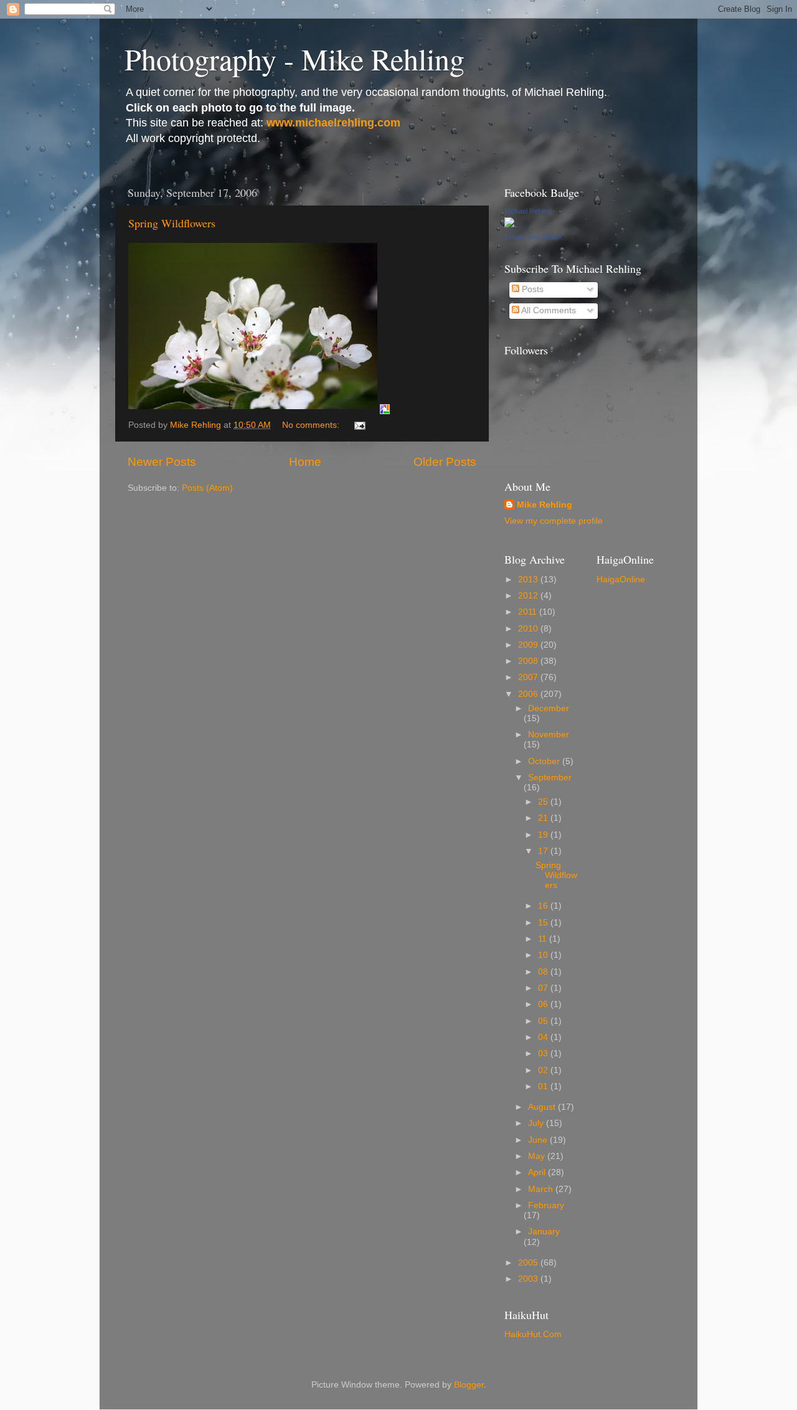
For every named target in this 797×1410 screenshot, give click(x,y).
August (543, 1107)
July (537, 1123)
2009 (529, 645)
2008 (529, 661)
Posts (531, 289)
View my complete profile (553, 521)
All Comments (547, 310)
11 (543, 939)
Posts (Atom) (207, 488)
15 (544, 922)
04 (544, 1037)
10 (544, 955)
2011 (528, 612)
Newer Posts (162, 461)
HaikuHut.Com (533, 1334)
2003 (529, 1279)
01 (544, 1086)
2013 (529, 579)
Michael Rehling (528, 211)
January (544, 1231)
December (548, 708)
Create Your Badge (533, 236)
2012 (529, 595)
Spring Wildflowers (171, 222)
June (539, 1140)
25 (544, 802)
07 (544, 988)
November (548, 734)
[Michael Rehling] (509, 224)
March (541, 1189)
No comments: (312, 425)
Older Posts (444, 461)
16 (544, 906)
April (538, 1172)
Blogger (469, 1384)
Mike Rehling (544, 504)
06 (544, 1004)
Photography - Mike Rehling (295, 58)
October (545, 761)
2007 (529, 677)
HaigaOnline (621, 579)
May (537, 1156)
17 (544, 851)
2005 (529, 1262)
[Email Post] (359, 425)
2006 (529, 694)
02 (544, 1070)
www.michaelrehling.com (333, 122)
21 (544, 818)
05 (544, 1021)
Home (305, 461)
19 (544, 835)
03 (544, 1053)
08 (544, 972)
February (546, 1205)
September (550, 777)
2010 (529, 628)
